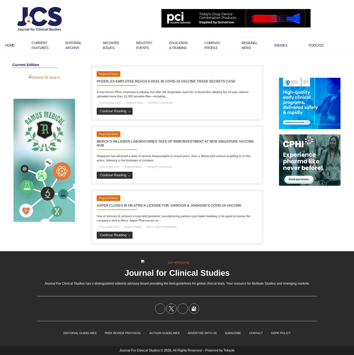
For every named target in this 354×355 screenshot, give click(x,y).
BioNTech (153, 102)
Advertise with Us (202, 333)
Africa (150, 227)
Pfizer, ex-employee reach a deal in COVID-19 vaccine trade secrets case (166, 81)
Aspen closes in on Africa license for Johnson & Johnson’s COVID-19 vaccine (169, 205)
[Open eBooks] (290, 45)
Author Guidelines (164, 333)
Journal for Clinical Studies (177, 272)
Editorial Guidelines (80, 333)
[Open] (347, 45)
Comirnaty (167, 102)
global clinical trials (211, 283)
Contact (256, 333)
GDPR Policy (280, 333)
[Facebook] (160, 308)
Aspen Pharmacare (166, 227)
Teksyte (229, 350)
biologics (152, 166)
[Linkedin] (183, 308)
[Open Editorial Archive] (84, 45)
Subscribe (233, 333)
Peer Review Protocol (123, 333)
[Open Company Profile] (222, 45)
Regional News (108, 74)
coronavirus (165, 166)
